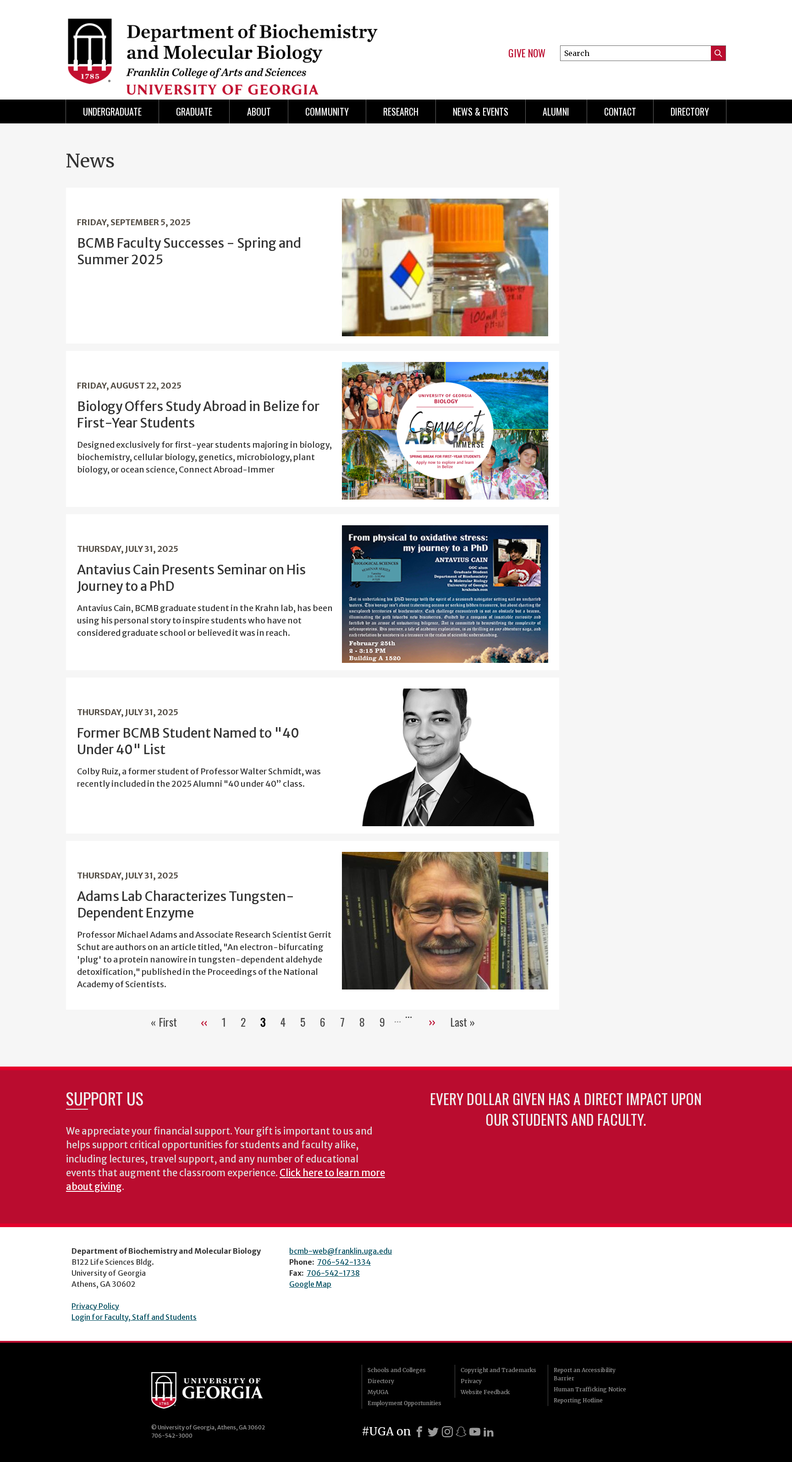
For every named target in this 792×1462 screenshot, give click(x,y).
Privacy (471, 1381)
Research (400, 111)
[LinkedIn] (488, 1431)
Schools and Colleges (397, 1370)
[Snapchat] (461, 1431)
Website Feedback (485, 1392)
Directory (690, 111)
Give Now (526, 53)
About (259, 111)
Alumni (556, 111)
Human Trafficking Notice (590, 1389)
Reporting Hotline (578, 1400)
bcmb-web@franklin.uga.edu (340, 1251)
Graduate (194, 111)
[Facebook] (419, 1431)
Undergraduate (112, 111)
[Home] (226, 46)
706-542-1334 (344, 1262)
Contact (620, 111)
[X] (433, 1431)
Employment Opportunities (404, 1403)
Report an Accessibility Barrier (585, 1374)
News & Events (480, 111)
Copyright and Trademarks (498, 1370)
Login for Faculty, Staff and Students (134, 1317)
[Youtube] (474, 1431)
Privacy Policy (95, 1306)
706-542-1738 (333, 1273)
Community (327, 111)
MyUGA (378, 1392)
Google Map (310, 1284)
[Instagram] (447, 1431)
